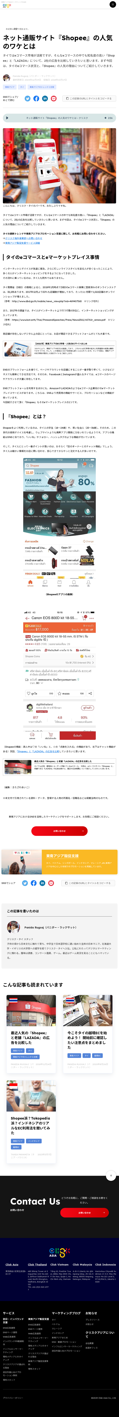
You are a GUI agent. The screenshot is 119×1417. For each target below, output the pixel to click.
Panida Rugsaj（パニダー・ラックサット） (34, 76)
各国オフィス (91, 1348)
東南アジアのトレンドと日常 (42, 87)
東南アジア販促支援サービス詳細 (22, 243)
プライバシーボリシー (13, 1398)
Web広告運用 (9, 1336)
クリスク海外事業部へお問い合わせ (23, 238)
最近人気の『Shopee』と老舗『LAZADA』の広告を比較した (30, 1038)
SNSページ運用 (10, 1332)
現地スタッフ (9, 1380)
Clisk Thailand (37, 1264)
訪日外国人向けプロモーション (66, 1351)
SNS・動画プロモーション (64, 1342)
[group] (59, 118)
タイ (22, 87)
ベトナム (56, 1324)
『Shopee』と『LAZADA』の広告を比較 (38, 751)
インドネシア (58, 1333)
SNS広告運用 (9, 1328)
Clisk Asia (12, 1264)
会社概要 (89, 1343)
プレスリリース (92, 1319)
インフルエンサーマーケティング (67, 1346)
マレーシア (57, 1328)
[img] (105, 118)
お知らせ (89, 1324)
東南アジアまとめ (60, 1337)
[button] (7, 118)
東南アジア (9, 87)
